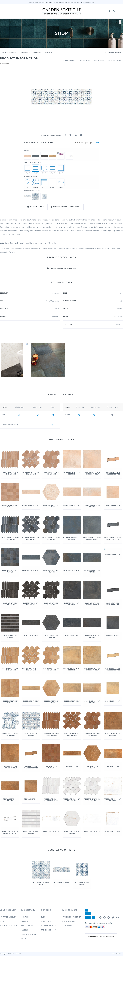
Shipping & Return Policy (29, 937)
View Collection (115, 61)
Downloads (85, 61)
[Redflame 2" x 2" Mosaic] (44, 182)
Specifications (69, 61)
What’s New (46, 921)
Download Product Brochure (62, 268)
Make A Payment (27, 926)
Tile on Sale (67, 926)
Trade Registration (8, 926)
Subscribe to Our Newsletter (101, 937)
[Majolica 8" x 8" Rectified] (61, 168)
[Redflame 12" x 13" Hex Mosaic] (35, 182)
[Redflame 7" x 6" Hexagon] (44, 168)
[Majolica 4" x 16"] (35, 168)
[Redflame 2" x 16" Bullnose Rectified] (61, 182)
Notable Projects (49, 926)
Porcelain (24, 52)
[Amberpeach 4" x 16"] (27, 156)
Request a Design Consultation (66, 207)
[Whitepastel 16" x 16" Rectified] (27, 168)
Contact (24, 921)
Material (12, 52)
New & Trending (69, 921)
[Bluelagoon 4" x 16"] (35, 156)
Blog (43, 917)
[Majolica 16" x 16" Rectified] (35, 196)
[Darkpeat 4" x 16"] (44, 156)
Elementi (48, 52)
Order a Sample (37, 207)
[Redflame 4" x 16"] (61, 156)
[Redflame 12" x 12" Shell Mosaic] (27, 182)
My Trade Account (8, 917)
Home (4, 52)
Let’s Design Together (71, 917)
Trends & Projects (49, 930)
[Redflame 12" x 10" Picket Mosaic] (52, 182)
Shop (2, 921)
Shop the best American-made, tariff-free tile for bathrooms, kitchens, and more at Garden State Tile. (61, 2)
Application (99, 61)
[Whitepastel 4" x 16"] (69, 156)
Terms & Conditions (117, 954)
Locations (25, 917)
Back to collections (112, 53)
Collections (36, 52)
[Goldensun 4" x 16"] (52, 156)
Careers (24, 930)
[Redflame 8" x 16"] (52, 168)
